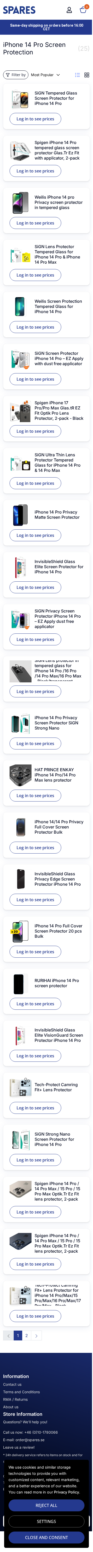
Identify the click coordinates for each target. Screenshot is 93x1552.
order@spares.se (30, 1440)
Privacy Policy (66, 1492)
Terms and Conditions (21, 1392)
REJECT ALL (46, 1505)
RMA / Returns (15, 1399)
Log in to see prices (35, 119)
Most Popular (42, 75)
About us (10, 1407)
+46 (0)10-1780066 (41, 1432)
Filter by (19, 74)
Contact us (12, 1384)
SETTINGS (46, 1521)
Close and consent (46, 1537)
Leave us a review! (19, 1447)
